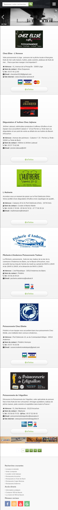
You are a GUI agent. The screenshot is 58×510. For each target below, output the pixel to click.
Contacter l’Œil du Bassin (14, 492)
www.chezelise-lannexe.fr (24, 77)
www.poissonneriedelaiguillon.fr (27, 419)
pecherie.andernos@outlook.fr (22, 278)
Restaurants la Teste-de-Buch (15, 479)
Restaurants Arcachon (13, 476)
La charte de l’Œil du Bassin (15, 495)
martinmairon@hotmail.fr (20, 211)
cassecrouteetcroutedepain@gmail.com (25, 347)
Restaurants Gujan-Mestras (15, 481)
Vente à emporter (11, 471)
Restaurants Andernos (13, 483)
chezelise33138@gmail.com (21, 74)
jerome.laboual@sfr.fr (18, 148)
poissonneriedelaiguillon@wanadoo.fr (25, 416)
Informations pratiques (13, 490)
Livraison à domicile (12, 469)
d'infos (30, 89)
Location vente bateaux (13, 474)
